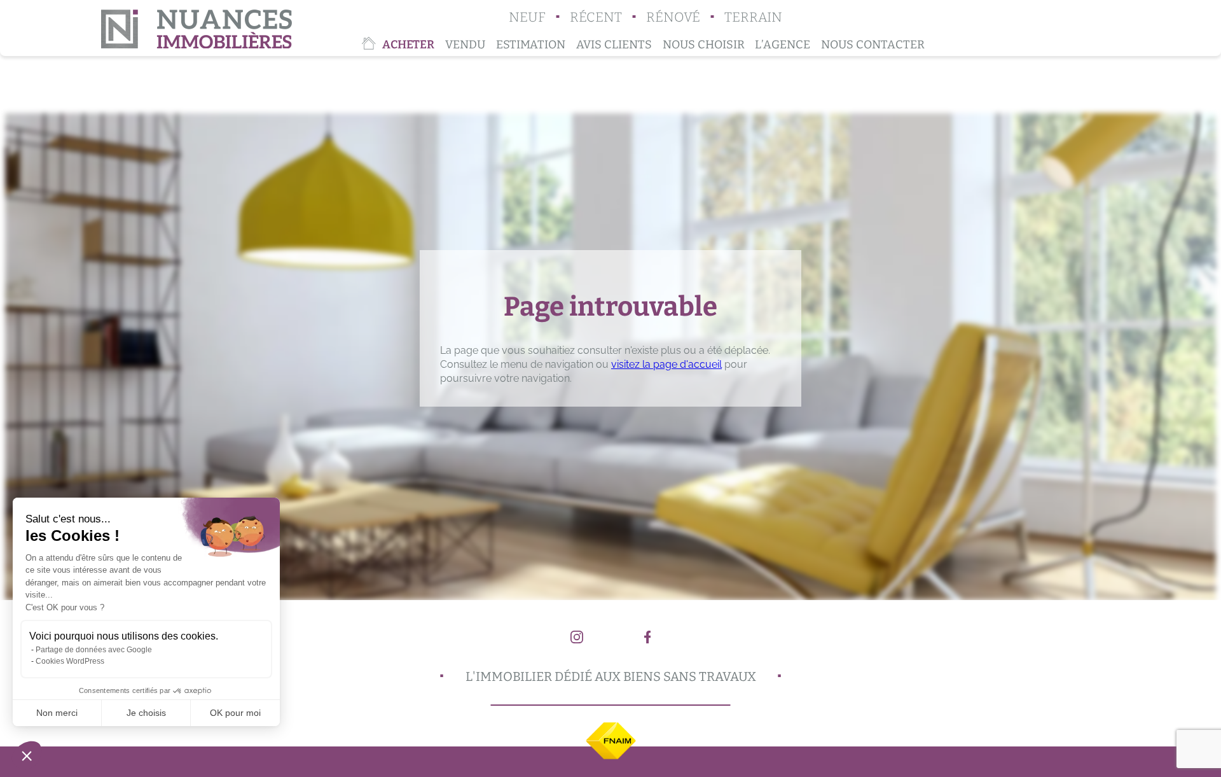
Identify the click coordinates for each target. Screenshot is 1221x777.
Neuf (527, 17)
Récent (596, 17)
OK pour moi (235, 713)
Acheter (408, 45)
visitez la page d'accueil (666, 364)
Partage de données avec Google (94, 649)
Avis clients (614, 45)
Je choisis (146, 713)
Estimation (530, 45)
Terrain (753, 17)
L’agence (782, 45)
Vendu (465, 45)
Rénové (673, 17)
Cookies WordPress (70, 661)
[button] (26, 755)
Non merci (57, 713)
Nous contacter (873, 45)
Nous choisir (704, 45)
